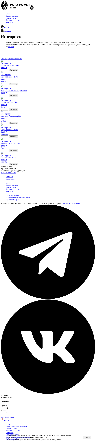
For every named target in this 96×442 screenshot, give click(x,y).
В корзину (13, 70)
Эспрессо (8, 59)
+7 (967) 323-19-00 (8, 173)
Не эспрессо (17, 59)
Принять (87, 437)
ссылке (11, 47)
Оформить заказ (7, 417)
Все (2, 59)
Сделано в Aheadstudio (71, 204)
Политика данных (54, 439)
